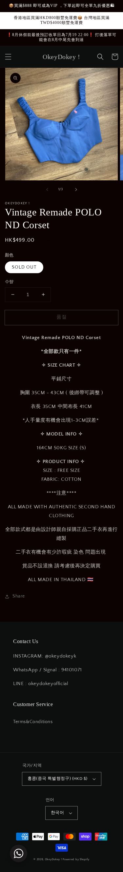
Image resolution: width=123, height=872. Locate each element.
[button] (8, 57)
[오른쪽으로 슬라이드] (76, 189)
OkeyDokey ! (53, 859)
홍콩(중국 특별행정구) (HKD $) (58, 778)
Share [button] (18, 596)
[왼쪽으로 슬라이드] (47, 189)
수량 (9, 281)
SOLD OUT (24, 267)
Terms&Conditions (33, 721)
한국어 (57, 812)
